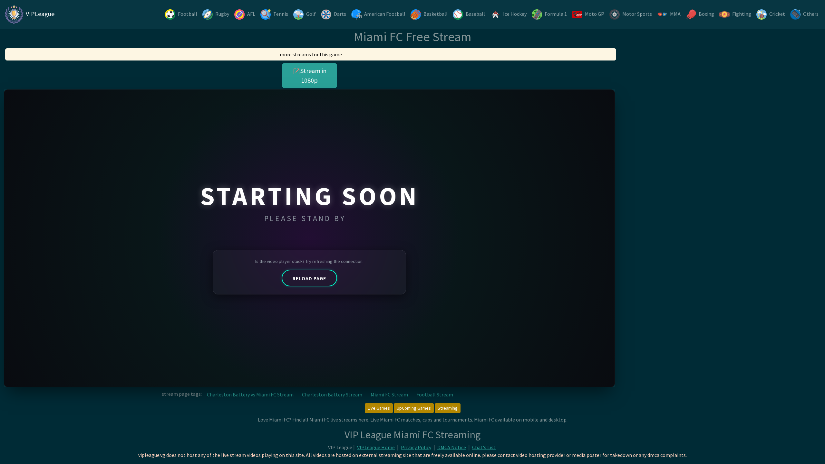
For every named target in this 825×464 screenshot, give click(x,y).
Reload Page (309, 278)
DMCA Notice (451, 447)
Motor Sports (637, 14)
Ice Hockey (515, 14)
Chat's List (484, 447)
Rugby (222, 14)
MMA (675, 14)
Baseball (475, 14)
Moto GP (594, 14)
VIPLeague (39, 14)
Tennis (280, 14)
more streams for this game (311, 54)
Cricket (777, 14)
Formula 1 (556, 14)
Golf (311, 14)
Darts (340, 14)
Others (811, 14)
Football (187, 14)
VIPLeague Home (376, 447)
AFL (251, 14)
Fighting (741, 14)
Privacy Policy (416, 447)
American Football (384, 14)
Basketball (435, 14)
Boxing (706, 14)
